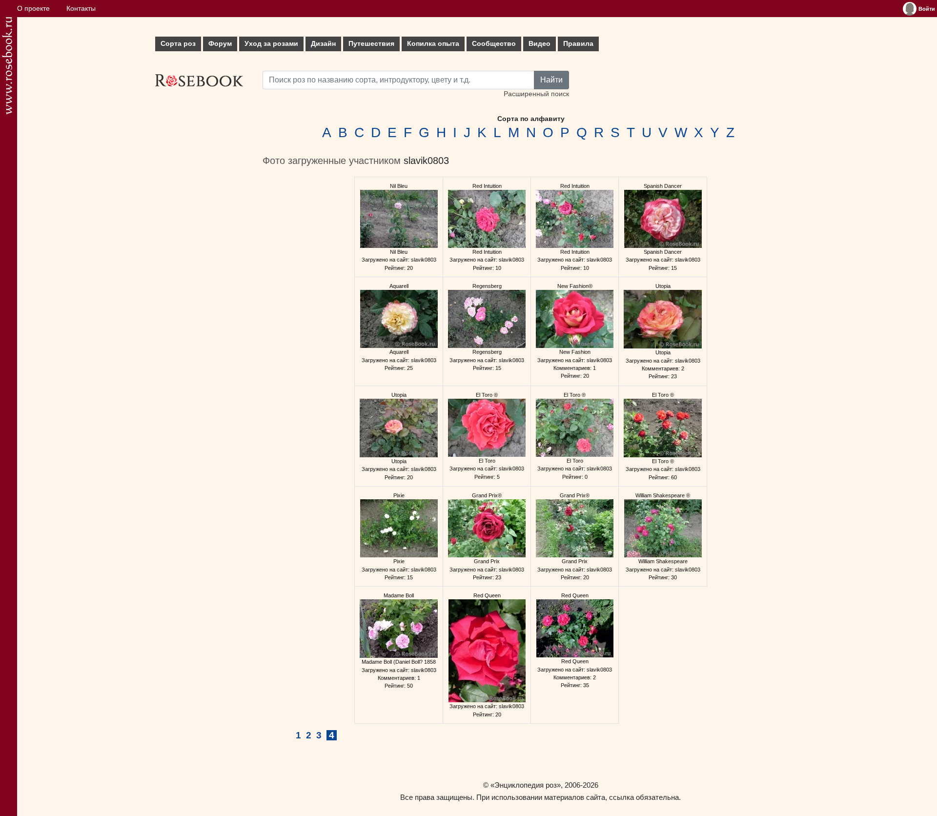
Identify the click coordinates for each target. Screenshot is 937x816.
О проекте (33, 8)
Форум (220, 43)
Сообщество (494, 43)
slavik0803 (426, 160)
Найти (551, 80)
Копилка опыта (433, 43)
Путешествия (371, 43)
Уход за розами (271, 43)
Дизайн (323, 43)
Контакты (81, 8)
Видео (539, 43)
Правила (578, 43)
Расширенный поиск (536, 94)
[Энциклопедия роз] (7, 65)
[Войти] (910, 9)
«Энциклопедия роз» (525, 785)
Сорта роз (178, 43)
